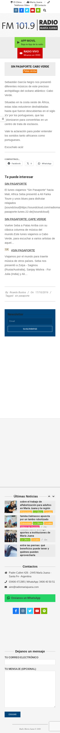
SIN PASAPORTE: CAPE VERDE (25, 219)
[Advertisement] (30, 374)
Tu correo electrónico (21, 657)
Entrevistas (26, 512)
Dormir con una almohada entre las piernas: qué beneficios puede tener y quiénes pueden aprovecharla (34, 549)
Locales (48, 512)
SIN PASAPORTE (16, 183)
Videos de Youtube (30, 527)
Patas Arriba (30, 71)
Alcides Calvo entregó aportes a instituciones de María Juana (35, 532)
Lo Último (38, 512)
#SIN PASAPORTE (23, 250)
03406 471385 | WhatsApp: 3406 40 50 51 (32, 581)
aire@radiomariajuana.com (24, 587)
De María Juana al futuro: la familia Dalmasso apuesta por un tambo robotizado (35, 516)
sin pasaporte (22, 295)
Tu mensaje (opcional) (20, 669)
